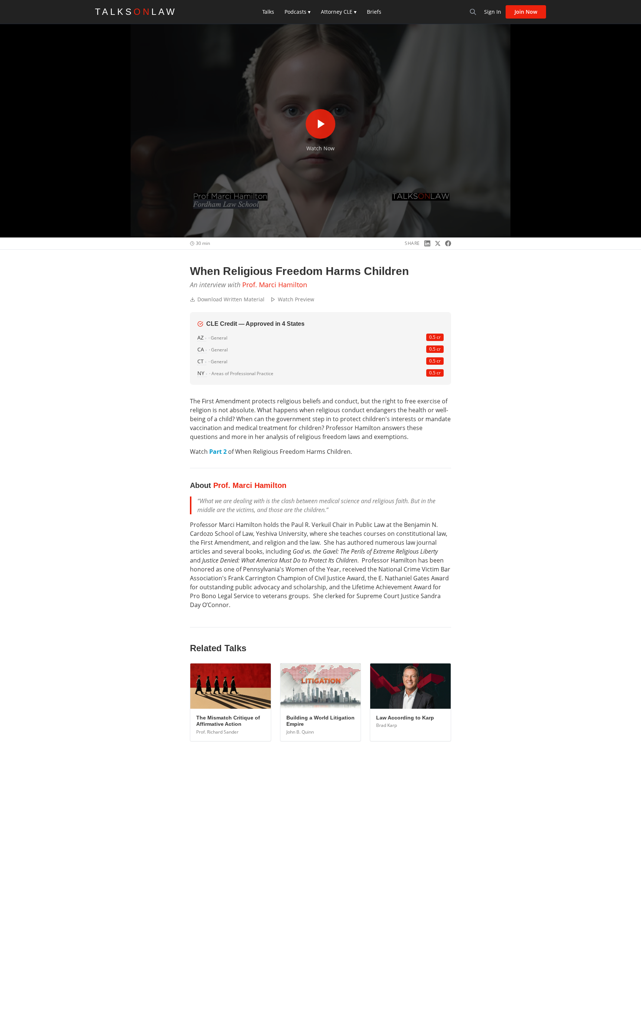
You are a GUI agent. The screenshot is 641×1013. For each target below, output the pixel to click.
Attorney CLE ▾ (338, 11)
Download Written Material (230, 299)
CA (202, 349)
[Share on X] (438, 243)
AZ (201, 337)
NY (202, 373)
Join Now (526, 11)
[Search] (473, 12)
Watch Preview (296, 299)
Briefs (374, 11)
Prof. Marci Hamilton (274, 284)
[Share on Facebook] (448, 243)
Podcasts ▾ (297, 11)
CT (201, 361)
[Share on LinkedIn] (427, 243)
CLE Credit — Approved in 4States (255, 324)
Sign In (492, 11)
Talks (268, 11)
